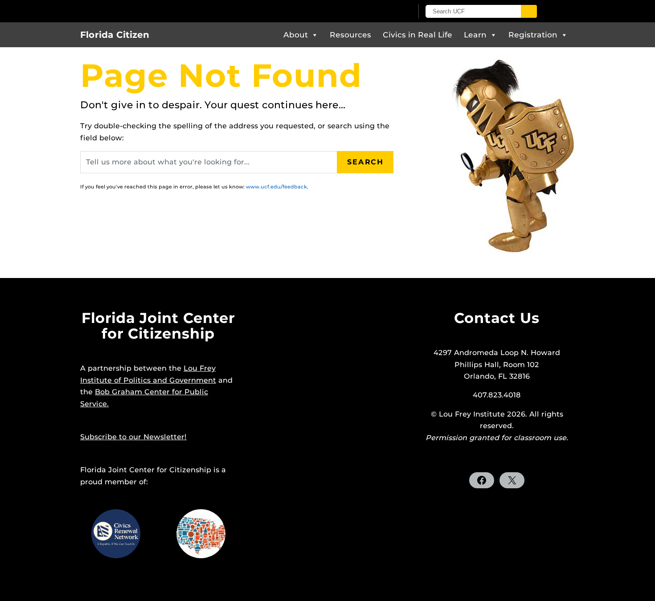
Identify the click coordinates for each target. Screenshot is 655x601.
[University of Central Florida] (184, 11)
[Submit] (529, 11)
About (295, 34)
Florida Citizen (114, 34)
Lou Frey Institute (472, 414)
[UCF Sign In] (384, 11)
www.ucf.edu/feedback (276, 187)
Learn (475, 34)
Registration (532, 34)
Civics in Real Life (417, 34)
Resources (350, 34)
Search (365, 162)
